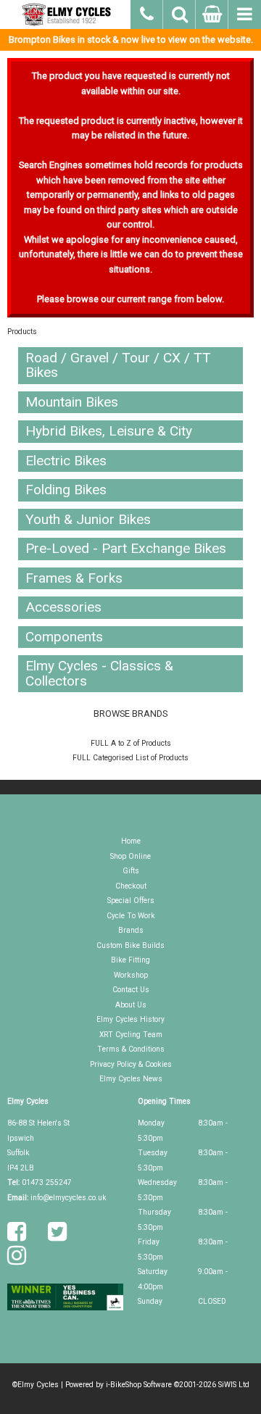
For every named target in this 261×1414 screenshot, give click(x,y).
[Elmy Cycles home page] (65, 14)
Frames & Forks (74, 578)
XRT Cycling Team (130, 1034)
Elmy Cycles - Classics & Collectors (99, 673)
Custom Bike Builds (130, 945)
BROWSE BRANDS (130, 713)
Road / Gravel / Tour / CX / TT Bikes (118, 364)
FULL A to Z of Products (131, 743)
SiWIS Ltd (233, 1384)
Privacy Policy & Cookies (131, 1064)
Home (131, 841)
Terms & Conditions (131, 1049)
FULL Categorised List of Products (130, 757)
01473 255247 (47, 1182)
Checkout (130, 886)
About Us (130, 1005)
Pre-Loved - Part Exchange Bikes (125, 548)
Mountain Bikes (71, 402)
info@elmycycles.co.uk (68, 1197)
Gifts (131, 871)
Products (22, 331)
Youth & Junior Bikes (88, 519)
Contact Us (130, 989)
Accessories (63, 607)
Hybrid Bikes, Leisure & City (108, 431)
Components (64, 636)
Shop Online (130, 856)
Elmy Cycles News (130, 1079)
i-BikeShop (123, 1384)
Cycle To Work (131, 915)
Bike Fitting (130, 960)
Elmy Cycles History (130, 1019)
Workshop (131, 975)
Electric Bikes (66, 460)
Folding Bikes (66, 489)
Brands (131, 930)
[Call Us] (146, 12)
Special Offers (130, 900)
